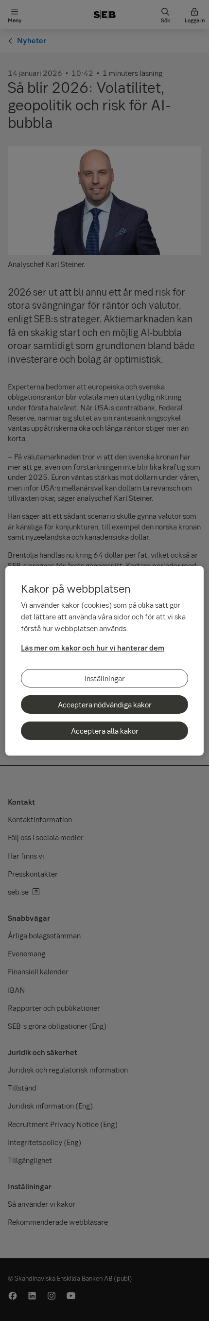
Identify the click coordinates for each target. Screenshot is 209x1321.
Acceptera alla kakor (105, 731)
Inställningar (105, 678)
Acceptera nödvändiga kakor (105, 704)
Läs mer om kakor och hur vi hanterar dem (92, 647)
